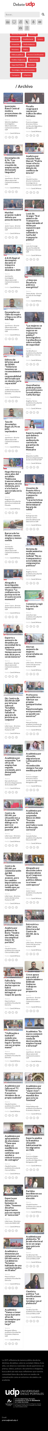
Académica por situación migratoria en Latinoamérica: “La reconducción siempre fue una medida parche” (34, 762)
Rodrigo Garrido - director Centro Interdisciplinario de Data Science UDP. (33, 518)
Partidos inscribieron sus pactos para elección (34, 1195)
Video (39, 22)
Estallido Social (28, 39)
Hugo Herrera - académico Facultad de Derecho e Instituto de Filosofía (13, 502)
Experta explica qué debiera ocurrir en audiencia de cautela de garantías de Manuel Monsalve (34, 441)
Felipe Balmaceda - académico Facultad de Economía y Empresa (34, 1108)
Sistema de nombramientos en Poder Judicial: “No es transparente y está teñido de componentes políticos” (34, 557)
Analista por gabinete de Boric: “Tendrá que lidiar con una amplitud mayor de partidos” (12, 935)
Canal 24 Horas (15, 133)
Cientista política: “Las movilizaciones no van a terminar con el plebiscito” (33, 1297)
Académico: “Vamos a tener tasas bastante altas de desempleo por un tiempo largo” (13, 1316)
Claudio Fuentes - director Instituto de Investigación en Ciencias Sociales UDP (33, 182)
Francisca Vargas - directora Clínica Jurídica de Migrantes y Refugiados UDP (34, 125)
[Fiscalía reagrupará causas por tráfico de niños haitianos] (34, 99)
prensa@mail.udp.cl (10, 1420)
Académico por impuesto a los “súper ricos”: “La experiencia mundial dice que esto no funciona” (34, 1093)
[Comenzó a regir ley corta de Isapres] (34, 596)
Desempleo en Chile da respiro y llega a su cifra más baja (13, 316)
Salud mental (33, 60)
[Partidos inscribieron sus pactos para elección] (34, 1183)
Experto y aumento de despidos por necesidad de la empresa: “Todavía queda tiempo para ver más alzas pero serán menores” (13, 647)
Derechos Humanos (18, 34)
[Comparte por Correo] (6, 137)
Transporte (15, 75)
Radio (7, 22)
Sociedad (31, 65)
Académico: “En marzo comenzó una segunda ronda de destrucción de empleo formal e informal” (34, 1038)
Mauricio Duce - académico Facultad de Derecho (13, 1003)
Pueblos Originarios (18, 60)
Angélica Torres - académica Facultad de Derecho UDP (34, 403)
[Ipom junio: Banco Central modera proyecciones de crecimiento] (13, 99)
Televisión (14, 22)
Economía (33, 34)
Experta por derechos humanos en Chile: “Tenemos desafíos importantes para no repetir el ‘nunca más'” (13, 1206)
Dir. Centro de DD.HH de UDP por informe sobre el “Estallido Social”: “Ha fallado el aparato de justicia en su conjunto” (12, 709)
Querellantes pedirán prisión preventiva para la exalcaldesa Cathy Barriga (34, 390)
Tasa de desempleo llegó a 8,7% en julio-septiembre (12, 426)
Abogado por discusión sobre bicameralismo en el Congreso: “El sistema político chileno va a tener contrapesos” (34, 876)
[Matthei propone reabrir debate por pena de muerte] (13, 205)
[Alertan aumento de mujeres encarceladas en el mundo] (34, 639)
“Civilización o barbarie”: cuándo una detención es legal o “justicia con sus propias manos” (12, 1040)
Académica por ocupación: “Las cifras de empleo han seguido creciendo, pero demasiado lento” (13, 766)
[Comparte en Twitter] (12, 137)
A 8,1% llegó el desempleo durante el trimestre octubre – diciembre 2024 (12, 264)
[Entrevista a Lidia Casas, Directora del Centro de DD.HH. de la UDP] (34, 916)
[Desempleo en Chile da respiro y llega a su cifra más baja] (13, 304)
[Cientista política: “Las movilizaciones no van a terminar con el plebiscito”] (34, 1281)
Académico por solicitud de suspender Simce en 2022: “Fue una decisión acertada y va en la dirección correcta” (34, 820)
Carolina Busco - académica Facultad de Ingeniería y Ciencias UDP (34, 354)
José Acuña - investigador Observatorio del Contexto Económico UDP (12, 280)
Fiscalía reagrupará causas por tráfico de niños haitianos (34, 111)
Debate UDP (24, 4)
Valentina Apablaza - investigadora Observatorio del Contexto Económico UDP (12, 126)
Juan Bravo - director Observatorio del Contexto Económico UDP (12, 181)
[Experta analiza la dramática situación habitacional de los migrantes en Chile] (34, 1131)
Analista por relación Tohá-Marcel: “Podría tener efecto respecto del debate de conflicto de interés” (34, 164)
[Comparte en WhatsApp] (16, 137)
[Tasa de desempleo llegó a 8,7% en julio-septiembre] (13, 414)
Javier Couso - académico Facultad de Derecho (34, 893)
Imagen (20, 28)
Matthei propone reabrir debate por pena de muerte (13, 216)
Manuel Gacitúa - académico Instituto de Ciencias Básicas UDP (34, 724)
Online (27, 22)
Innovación (15, 44)
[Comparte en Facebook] (9, 137)
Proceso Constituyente (36, 54)
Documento (27, 28)
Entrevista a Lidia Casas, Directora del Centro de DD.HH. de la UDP (33, 930)
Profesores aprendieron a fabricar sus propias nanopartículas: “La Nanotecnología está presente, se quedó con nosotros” (34, 705)
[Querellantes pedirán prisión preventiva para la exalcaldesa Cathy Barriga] (34, 377)
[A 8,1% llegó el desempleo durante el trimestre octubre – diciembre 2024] (13, 250)
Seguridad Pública (18, 65)
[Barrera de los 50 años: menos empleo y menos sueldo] (13, 526)
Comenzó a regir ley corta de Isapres (34, 606)
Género (40, 39)
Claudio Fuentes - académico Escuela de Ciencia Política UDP (12, 950)
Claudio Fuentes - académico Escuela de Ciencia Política (12, 1106)
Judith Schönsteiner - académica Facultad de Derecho (13, 391)
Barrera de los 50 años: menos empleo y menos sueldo (13, 537)
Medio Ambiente (29, 44)
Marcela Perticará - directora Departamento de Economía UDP (13, 783)
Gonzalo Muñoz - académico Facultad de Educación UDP (34, 838)
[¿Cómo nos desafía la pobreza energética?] (34, 272)
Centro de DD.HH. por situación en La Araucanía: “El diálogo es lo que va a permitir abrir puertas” (12, 821)
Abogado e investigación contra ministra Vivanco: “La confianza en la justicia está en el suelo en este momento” (13, 591)
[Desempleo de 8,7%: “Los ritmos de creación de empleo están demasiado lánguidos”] (13, 150)
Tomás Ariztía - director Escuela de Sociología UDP (34, 295)
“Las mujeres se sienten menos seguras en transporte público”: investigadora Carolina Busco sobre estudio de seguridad (34, 335)
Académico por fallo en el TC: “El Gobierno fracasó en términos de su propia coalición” (13, 1092)
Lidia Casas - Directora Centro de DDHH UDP (12, 837)
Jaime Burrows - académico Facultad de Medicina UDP (34, 617)
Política (25, 49)
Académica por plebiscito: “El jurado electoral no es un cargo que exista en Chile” (34, 1242)
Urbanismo (27, 75)
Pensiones (15, 49)
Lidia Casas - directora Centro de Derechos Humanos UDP (33, 664)
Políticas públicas (17, 54)
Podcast (33, 22)
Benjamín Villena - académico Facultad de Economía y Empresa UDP (13, 1333)
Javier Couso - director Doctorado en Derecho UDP (13, 228)
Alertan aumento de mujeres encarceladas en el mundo (34, 651)
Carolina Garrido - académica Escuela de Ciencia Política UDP (33, 1257)
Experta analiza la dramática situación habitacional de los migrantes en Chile (34, 1144)
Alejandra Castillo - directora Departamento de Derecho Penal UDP (34, 458)
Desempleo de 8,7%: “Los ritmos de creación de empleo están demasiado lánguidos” (12, 165)
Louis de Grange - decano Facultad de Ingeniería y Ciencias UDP (33, 249)
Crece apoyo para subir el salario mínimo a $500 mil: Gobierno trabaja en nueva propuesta (34, 982)
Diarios (20, 22)
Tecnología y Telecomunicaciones (23, 70)
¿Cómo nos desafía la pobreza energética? (32, 283)
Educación (15, 39)
